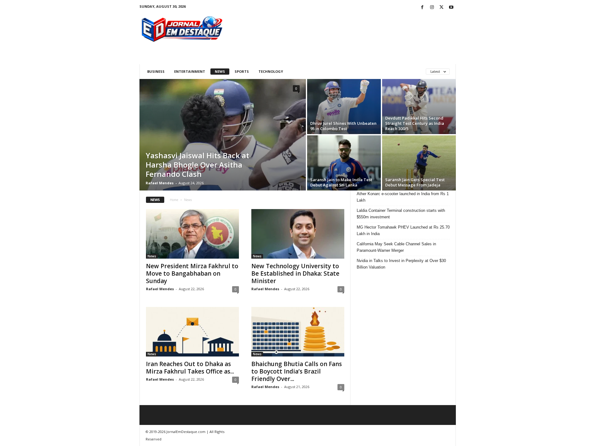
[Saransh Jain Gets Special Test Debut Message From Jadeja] (419, 162)
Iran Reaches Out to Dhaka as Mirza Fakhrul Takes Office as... (190, 367)
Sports (242, 71)
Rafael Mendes (160, 183)
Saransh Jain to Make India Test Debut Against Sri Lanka (341, 182)
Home (174, 200)
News (220, 71)
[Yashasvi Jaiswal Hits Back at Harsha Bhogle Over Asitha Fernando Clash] (222, 134)
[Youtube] (451, 7)
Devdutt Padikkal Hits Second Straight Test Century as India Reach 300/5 (414, 123)
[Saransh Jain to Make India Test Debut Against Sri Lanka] (344, 162)
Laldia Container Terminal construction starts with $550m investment (401, 213)
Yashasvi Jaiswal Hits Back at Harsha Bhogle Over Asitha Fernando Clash (197, 164)
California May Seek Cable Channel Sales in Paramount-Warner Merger (396, 247)
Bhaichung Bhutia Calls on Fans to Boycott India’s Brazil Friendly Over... (296, 371)
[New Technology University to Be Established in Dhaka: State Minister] (297, 234)
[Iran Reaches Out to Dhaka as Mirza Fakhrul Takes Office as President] (192, 331)
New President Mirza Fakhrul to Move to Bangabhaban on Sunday (192, 273)
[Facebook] (422, 7)
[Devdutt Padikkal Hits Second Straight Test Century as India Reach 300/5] (419, 106)
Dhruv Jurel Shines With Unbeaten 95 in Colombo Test (343, 125)
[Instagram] (432, 7)
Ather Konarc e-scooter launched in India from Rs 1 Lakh (403, 197)
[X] (441, 7)
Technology (270, 71)
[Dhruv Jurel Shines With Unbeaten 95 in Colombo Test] (344, 106)
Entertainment (189, 71)
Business (156, 71)
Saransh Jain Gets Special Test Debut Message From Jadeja (415, 182)
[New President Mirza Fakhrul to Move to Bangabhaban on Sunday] (192, 234)
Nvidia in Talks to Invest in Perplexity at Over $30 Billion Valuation (401, 263)
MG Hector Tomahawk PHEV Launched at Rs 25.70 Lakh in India (403, 230)
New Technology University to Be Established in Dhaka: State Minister (295, 273)
